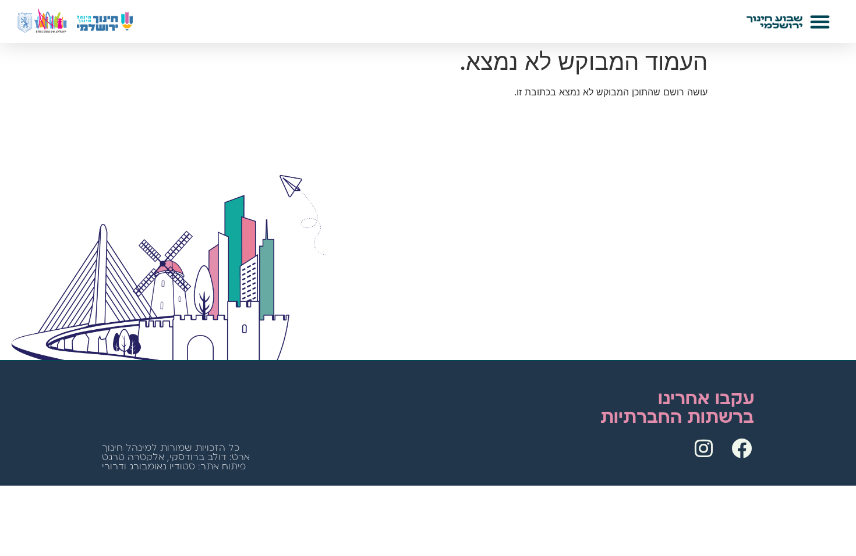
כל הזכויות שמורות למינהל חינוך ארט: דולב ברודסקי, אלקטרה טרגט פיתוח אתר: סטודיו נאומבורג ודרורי (176, 457)
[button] (820, 21)
